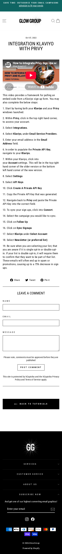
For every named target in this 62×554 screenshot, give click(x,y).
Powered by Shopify (31, 548)
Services (30, 464)
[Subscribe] (53, 509)
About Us (30, 484)
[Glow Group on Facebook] (32, 519)
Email (7, 316)
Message (9, 332)
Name (6, 301)
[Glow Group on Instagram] (27, 519)
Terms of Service (33, 379)
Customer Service (30, 474)
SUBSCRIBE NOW (30, 494)
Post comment (31, 367)
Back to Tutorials (33, 404)
